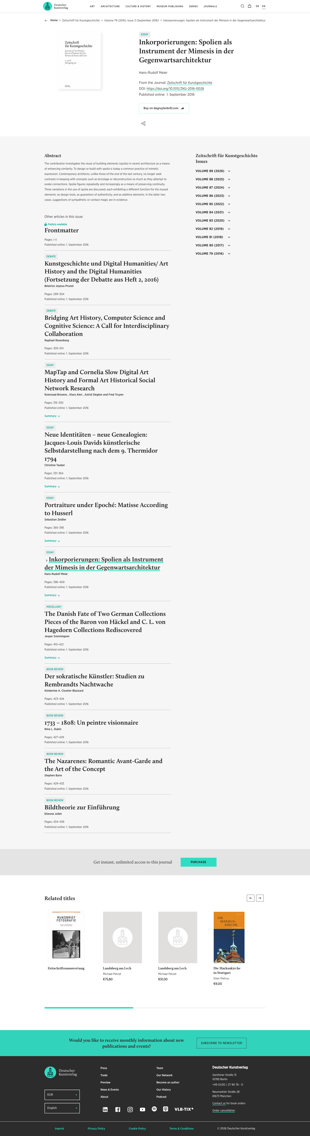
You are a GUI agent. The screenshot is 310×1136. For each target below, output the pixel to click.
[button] (143, 123)
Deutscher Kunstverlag (241, 1128)
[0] (249, 6)
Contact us (219, 1103)
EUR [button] (50, 1094)
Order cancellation (223, 1110)
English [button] (52, 1108)
